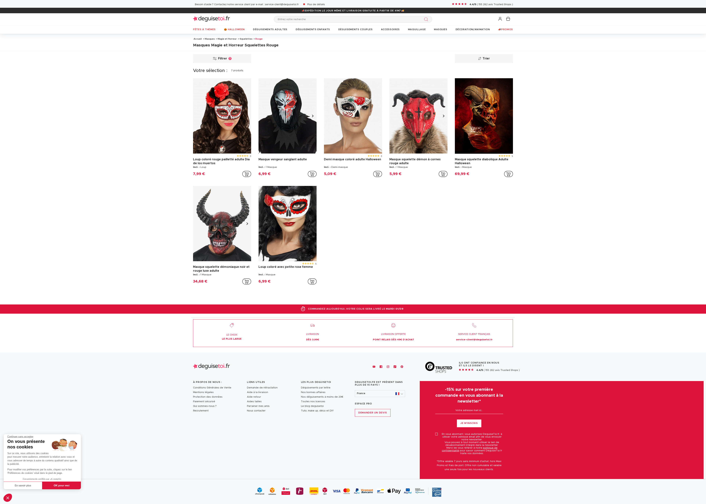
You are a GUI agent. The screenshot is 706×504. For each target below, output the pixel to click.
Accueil (197, 39)
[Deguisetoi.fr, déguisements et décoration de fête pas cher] (211, 19)
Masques (209, 39)
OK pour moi (61, 485)
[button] (7, 497)
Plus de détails (316, 4)
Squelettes (246, 39)
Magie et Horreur (227, 39)
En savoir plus (23, 485)
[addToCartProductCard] (246, 174)
